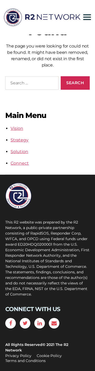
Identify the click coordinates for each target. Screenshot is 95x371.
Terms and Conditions (25, 360)
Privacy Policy (18, 355)
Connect (20, 163)
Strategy (19, 139)
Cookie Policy (49, 355)
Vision (17, 128)
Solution (19, 151)
